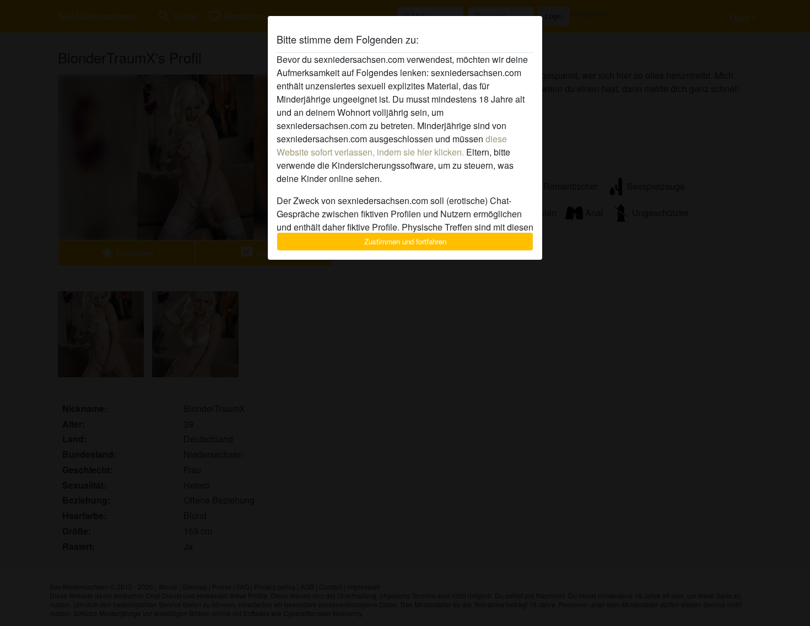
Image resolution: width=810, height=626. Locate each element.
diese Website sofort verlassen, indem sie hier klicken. (392, 145)
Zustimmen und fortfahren (405, 241)
